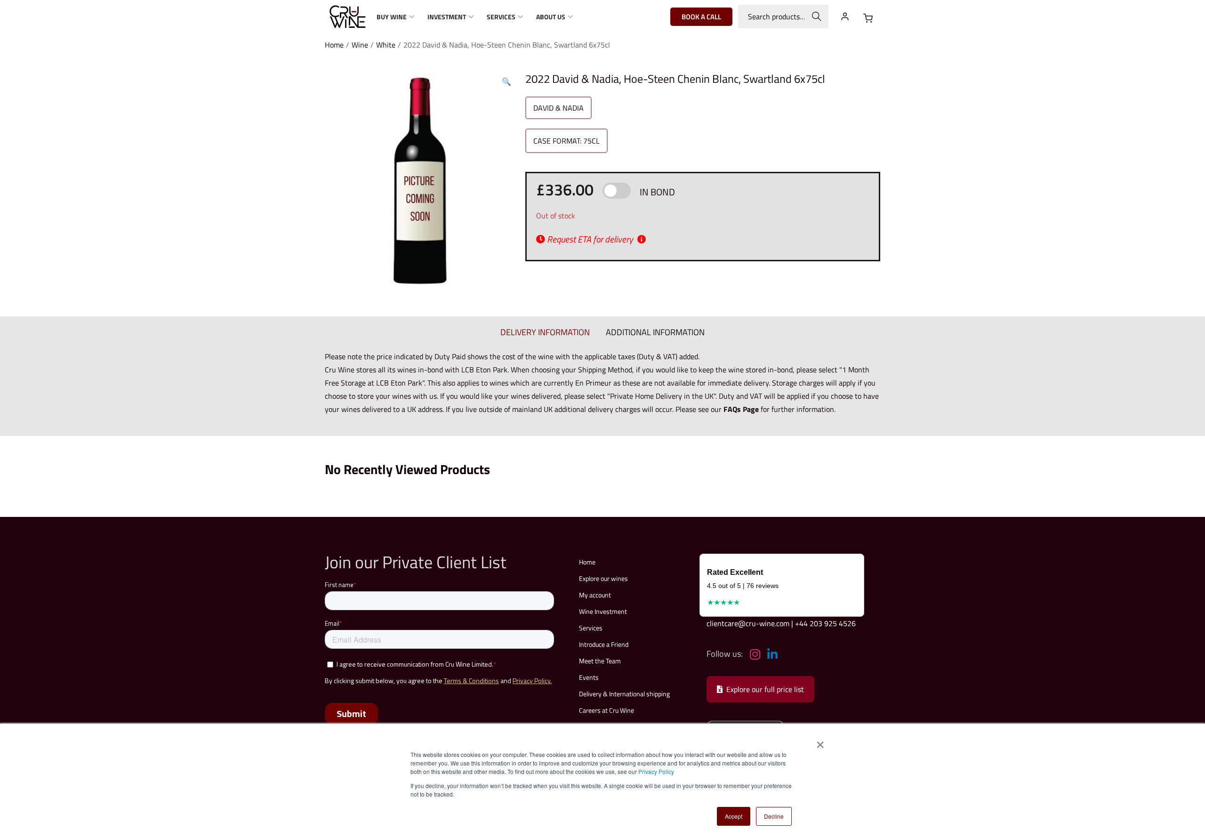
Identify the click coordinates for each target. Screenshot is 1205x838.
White (385, 44)
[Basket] (868, 18)
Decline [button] (774, 816)
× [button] (820, 741)
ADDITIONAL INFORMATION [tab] (655, 332)
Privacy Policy (656, 771)
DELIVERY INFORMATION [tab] (545, 332)
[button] (506, 79)
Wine (360, 44)
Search (817, 16)
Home (334, 44)
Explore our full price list (765, 689)
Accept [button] (733, 816)
